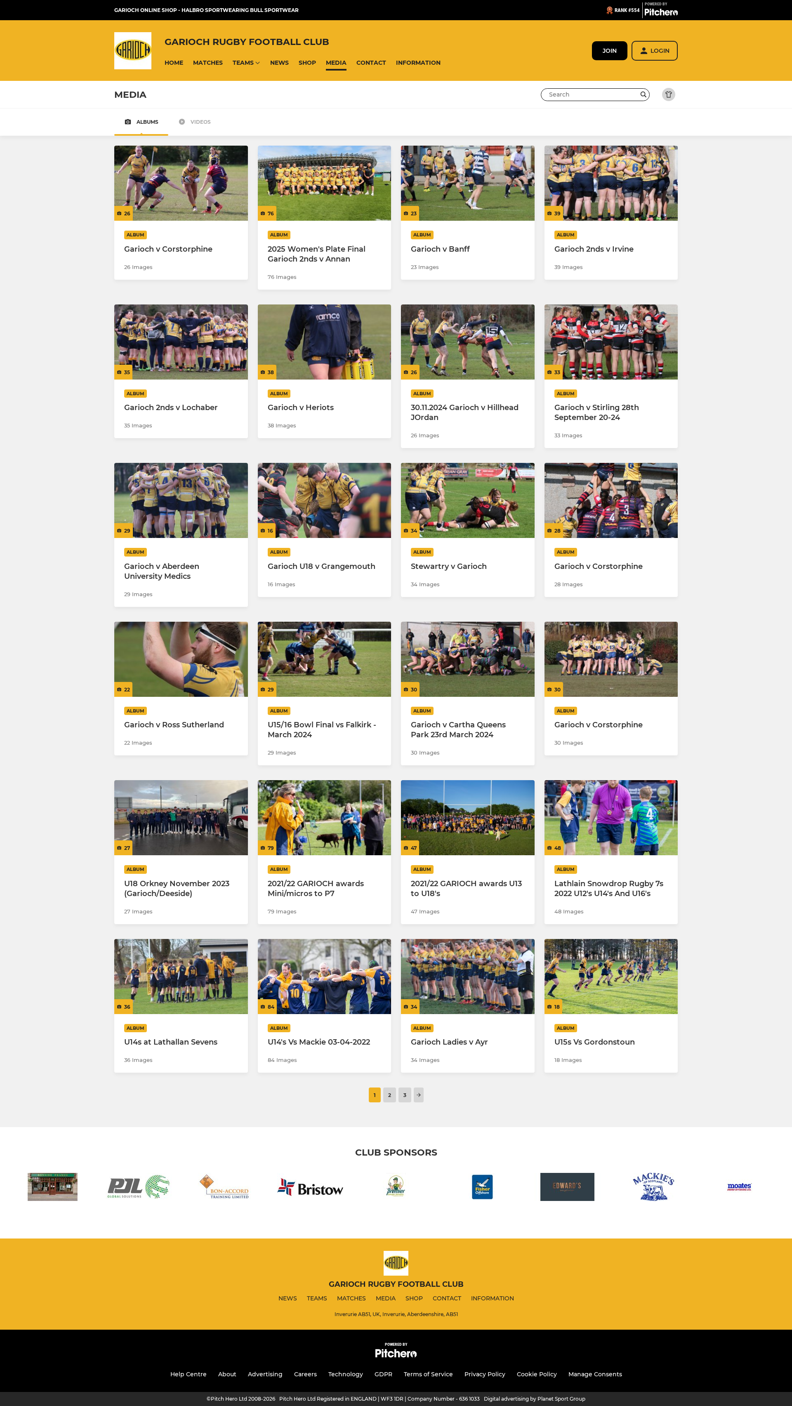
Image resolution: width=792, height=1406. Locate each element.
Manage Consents (595, 1374)
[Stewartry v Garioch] (468, 500)
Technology (345, 1374)
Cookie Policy (537, 1374)
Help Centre (188, 1374)
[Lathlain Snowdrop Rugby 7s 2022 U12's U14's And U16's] (611, 817)
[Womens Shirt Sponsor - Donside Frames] (53, 1188)
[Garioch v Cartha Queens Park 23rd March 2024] (468, 659)
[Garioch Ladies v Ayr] (468, 976)
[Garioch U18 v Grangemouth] (324, 500)
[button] (174, 63)
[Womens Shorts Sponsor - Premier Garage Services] (396, 1188)
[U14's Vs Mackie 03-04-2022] (324, 976)
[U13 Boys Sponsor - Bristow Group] (310, 1188)
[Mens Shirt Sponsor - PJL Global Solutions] (139, 1188)
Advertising (265, 1374)
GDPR (383, 1374)
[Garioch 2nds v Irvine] (611, 183)
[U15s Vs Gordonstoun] (611, 976)
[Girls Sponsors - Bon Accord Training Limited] (224, 1188)
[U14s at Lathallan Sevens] (181, 976)
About (227, 1374)
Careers (305, 1374)
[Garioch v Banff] (468, 183)
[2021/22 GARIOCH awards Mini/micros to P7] (324, 817)
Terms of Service (428, 1374)
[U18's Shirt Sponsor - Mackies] (653, 1188)
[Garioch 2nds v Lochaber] (181, 342)
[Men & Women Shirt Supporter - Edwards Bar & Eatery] (568, 1188)
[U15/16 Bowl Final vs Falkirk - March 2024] (324, 659)
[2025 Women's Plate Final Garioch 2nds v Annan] (324, 183)
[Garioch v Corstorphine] (181, 183)
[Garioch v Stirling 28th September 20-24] (611, 342)
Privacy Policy (484, 1374)
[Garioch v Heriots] (324, 342)
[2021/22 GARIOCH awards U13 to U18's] (468, 817)
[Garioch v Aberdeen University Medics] (181, 500)
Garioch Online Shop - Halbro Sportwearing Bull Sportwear (206, 10)
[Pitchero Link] (661, 14)
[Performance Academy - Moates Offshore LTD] (739, 1188)
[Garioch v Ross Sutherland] (181, 659)
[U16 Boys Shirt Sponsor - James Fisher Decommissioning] (482, 1188)
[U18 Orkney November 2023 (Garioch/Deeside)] (181, 817)
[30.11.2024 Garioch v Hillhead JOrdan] (468, 342)
